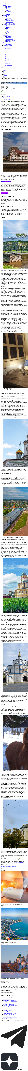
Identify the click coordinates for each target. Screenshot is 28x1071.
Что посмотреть (7, 99)
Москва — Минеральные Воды (11, 1005)
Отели (6, 50)
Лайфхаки (8, 18)
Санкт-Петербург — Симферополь (11, 1011)
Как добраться (6, 96)
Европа (8, 9)
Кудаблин (8, 37)
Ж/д (6, 52)
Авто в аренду (4, 193)
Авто (6, 54)
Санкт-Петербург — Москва (10, 1017)
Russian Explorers (10, 40)
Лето (7, 29)
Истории (5, 35)
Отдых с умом (6, 15)
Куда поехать (8, 65)
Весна (7, 28)
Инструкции (9, 19)
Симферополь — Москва (9, 1000)
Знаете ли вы (9, 22)
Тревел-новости (7, 43)
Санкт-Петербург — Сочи (9, 1013)
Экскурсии (8, 61)
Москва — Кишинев (8, 1008)
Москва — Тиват (7, 1018)
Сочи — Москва (7, 1006)
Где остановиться (7, 97)
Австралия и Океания (11, 12)
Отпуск (8, 33)
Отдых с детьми (10, 20)
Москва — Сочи (7, 999)
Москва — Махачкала (8, 1014)
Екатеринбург (4, 866)
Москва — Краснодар (8, 1004)
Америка (8, 11)
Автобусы (7, 63)
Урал (15, 866)
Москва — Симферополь (9, 997)
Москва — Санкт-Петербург (10, 1001)
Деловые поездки (10, 23)
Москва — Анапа (7, 1010)
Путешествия (10, 866)
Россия (8, 7)
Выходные (8, 27)
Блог (4, 70)
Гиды (4, 5)
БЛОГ (4, 3)
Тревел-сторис (9, 39)
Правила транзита (7, 45)
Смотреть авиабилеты (6, 181)
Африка (8, 14)
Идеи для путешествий (9, 24)
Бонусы (7, 56)
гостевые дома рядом (17, 862)
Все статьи (9, 6)
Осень (7, 31)
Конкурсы (8, 41)
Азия (7, 10)
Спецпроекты (8, 58)
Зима (7, 32)
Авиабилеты (8, 48)
